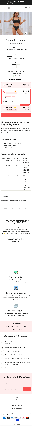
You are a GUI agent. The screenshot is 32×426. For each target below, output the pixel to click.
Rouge (22, 58)
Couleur (16, 55)
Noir (9, 58)
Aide (16, 400)
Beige (15, 58)
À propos (16, 397)
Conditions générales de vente (16, 403)
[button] (16, 85)
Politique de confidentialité (16, 408)
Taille (16, 63)
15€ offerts (16, 413)
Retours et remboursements (16, 209)
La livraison (16, 205)
